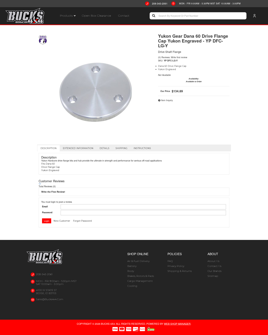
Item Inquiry (167, 100)
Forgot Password (82, 220)
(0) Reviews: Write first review (172, 57)
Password (47, 212)
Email (45, 206)
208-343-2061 (44, 274)
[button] (68, 16)
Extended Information (78, 148)
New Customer (62, 220)
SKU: (160, 60)
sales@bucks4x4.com (49, 299)
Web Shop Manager (177, 324)
